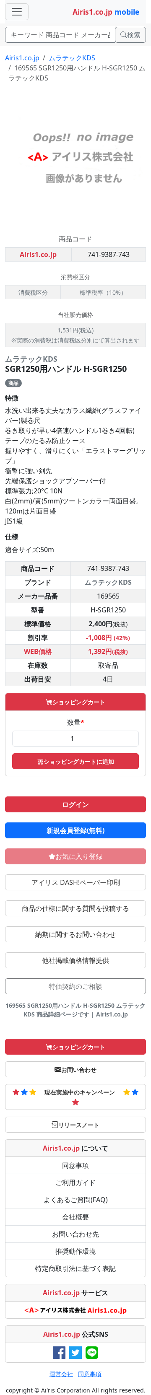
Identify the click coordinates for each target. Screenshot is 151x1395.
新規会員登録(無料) (75, 830)
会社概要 (75, 1216)
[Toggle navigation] (17, 11)
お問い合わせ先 (75, 1234)
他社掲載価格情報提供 (75, 960)
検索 (134, 34)
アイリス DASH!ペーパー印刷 (75, 882)
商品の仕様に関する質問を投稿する (75, 908)
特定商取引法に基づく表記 (75, 1268)
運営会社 (61, 1374)
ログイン (75, 804)
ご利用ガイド (75, 1182)
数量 (75, 722)
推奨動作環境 (75, 1251)
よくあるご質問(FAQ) (76, 1199)
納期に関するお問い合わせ (75, 934)
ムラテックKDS (72, 57)
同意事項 (75, 1165)
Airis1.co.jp (22, 57)
